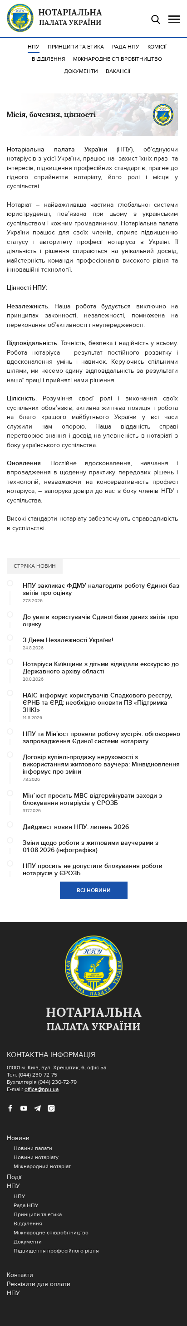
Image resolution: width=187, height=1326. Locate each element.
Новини (18, 1138)
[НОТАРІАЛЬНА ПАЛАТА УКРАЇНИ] (93, 967)
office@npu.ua (42, 1089)
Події (14, 1177)
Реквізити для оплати (38, 1284)
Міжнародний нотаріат (42, 1166)
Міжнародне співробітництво (117, 59)
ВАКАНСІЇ (118, 71)
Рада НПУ (125, 47)
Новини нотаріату (36, 1157)
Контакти (20, 1275)
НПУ (33, 47)
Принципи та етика (76, 47)
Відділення (48, 59)
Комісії (157, 47)
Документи (81, 71)
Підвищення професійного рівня (56, 1251)
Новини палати (33, 1148)
